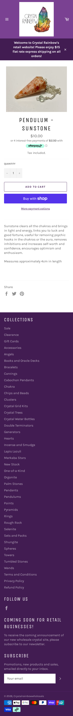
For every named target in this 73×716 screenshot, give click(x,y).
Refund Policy (14, 587)
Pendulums (12, 497)
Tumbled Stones (16, 561)
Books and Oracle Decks (21, 361)
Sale (7, 328)
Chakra (9, 386)
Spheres (10, 548)
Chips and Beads (16, 393)
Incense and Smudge (19, 445)
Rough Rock (13, 522)
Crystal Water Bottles (19, 419)
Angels (9, 354)
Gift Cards (11, 341)
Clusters (10, 399)
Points (9, 503)
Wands (9, 568)
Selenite (10, 529)
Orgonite (10, 477)
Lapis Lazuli (12, 451)
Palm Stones (13, 484)
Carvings (10, 374)
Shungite (11, 542)
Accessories (12, 348)
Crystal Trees (13, 412)
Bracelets (11, 367)
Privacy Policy (14, 581)
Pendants (11, 490)
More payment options (35, 208)
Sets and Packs (15, 535)
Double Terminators (18, 425)
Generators (12, 432)
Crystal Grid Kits (16, 406)
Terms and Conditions (20, 574)
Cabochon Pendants (19, 380)
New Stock (12, 464)
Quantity (9, 163)
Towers (9, 555)
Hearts (9, 438)
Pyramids (11, 510)
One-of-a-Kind (14, 471)
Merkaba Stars (15, 458)
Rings (8, 516)
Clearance (11, 335)
